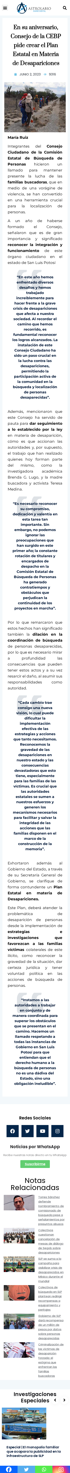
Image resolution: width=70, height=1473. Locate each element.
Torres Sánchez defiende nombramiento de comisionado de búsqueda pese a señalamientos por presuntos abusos (51, 1210)
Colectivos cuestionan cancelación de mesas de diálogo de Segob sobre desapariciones (50, 1241)
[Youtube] (42, 1131)
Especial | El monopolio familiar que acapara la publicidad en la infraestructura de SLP (34, 1451)
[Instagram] (57, 1131)
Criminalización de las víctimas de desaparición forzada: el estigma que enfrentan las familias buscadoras (51, 1360)
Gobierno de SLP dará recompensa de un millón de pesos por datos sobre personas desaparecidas (50, 1327)
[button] (5, 8)
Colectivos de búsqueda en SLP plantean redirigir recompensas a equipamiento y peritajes (50, 1298)
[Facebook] (13, 1131)
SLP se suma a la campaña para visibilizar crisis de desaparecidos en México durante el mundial (51, 1270)
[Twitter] (27, 1131)
